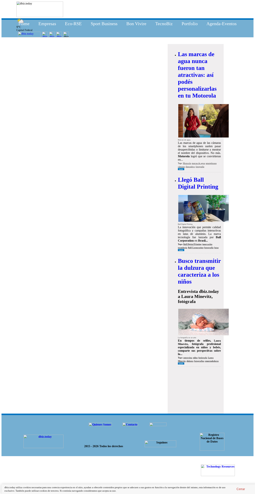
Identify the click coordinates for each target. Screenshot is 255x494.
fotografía (200, 166)
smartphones (211, 163)
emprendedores (212, 361)
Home (23, 23)
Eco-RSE (73, 23)
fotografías (199, 361)
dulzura (189, 361)
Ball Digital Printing (192, 244)
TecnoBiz (164, 23)
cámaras (181, 166)
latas (216, 247)
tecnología (182, 247)
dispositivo (190, 166)
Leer (181, 169)
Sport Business (104, 23)
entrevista (187, 358)
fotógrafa (202, 358)
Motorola (187, 163)
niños (195, 358)
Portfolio (190, 23)
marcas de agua (198, 163)
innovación (207, 244)
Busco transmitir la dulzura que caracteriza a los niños (199, 271)
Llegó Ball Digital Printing (198, 183)
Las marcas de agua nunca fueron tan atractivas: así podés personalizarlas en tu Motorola (197, 75)
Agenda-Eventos (221, 23)
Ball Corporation (195, 247)
